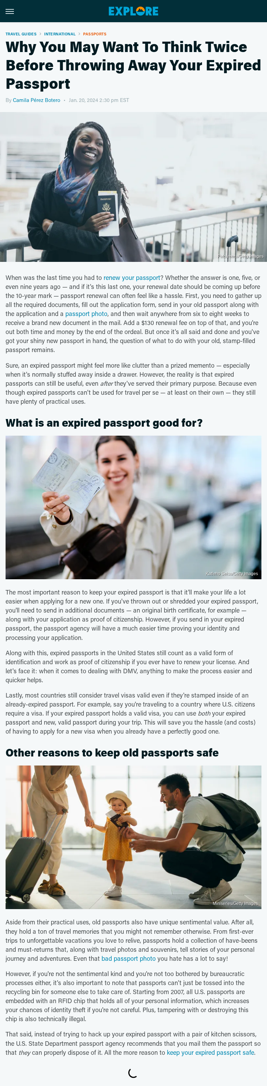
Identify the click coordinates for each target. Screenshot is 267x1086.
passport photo (86, 313)
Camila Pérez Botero (36, 99)
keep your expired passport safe (210, 1052)
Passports (94, 34)
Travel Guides (21, 34)
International (59, 34)
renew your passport (132, 277)
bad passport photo (129, 958)
